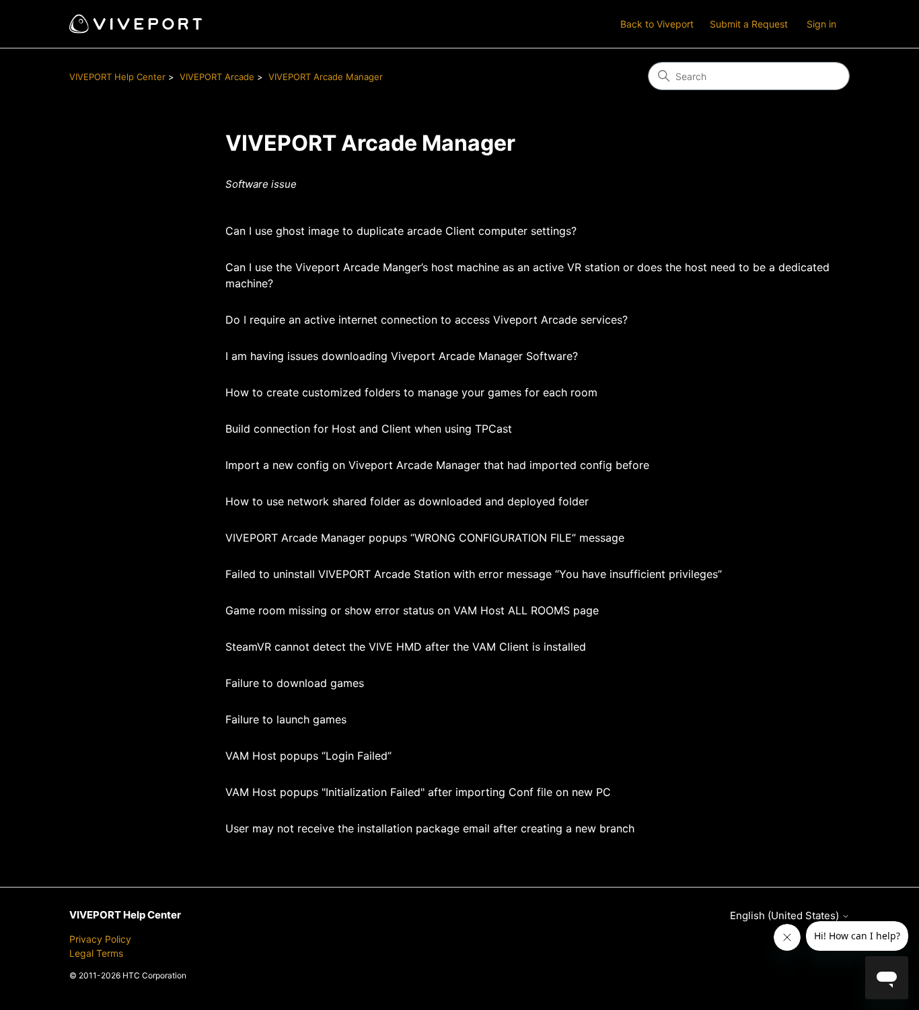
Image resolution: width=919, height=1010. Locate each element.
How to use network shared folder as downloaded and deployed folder (407, 501)
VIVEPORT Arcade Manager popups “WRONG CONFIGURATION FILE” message (424, 537)
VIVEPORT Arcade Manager (325, 76)
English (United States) (786, 915)
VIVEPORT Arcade (217, 76)
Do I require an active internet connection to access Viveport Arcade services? (426, 319)
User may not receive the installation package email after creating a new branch (429, 828)
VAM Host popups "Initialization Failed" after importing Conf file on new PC (418, 792)
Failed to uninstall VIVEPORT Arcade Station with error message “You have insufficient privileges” (473, 574)
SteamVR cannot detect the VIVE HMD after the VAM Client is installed (405, 646)
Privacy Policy (100, 939)
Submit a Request (749, 24)
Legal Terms (96, 953)
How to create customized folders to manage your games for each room (411, 392)
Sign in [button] (821, 24)
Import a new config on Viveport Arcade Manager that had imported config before (437, 465)
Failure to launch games (285, 719)
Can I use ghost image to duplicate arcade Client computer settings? (401, 231)
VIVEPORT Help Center (117, 76)
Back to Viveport (657, 24)
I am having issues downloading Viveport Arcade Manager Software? (401, 356)
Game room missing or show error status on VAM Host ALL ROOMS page (412, 610)
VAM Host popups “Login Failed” (308, 755)
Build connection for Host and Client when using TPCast (368, 428)
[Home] (135, 24)
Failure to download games (294, 683)
